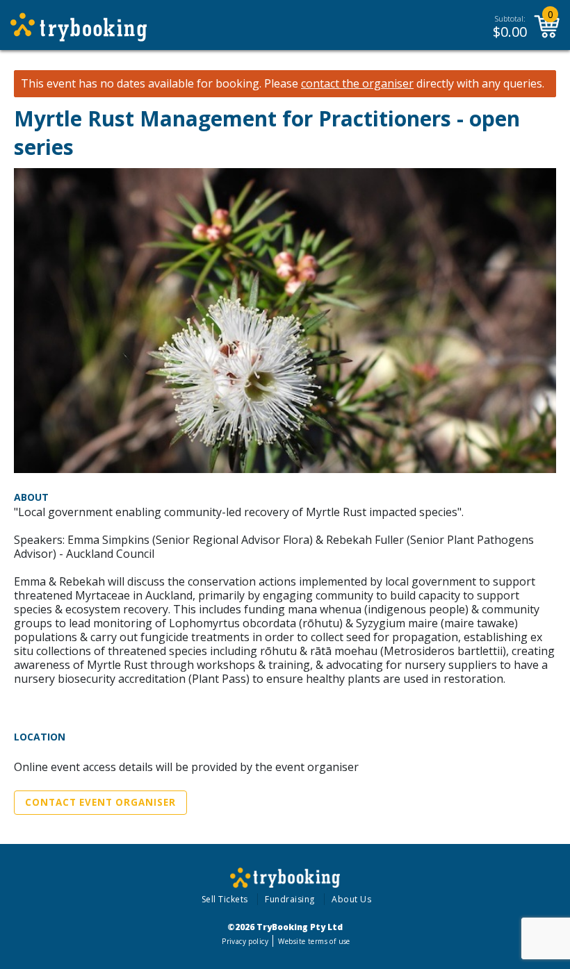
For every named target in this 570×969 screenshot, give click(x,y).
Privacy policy (245, 941)
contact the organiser (357, 83)
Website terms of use (314, 941)
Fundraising (290, 899)
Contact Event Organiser (100, 802)
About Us (351, 899)
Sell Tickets (225, 899)
